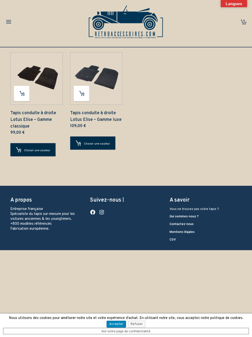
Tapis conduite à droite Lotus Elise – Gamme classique (33, 119)
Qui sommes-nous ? (184, 217)
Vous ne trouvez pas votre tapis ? (194, 209)
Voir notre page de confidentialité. (126, 332)
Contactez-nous (182, 224)
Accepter (116, 324)
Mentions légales (182, 232)
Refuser (137, 324)
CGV (173, 240)
